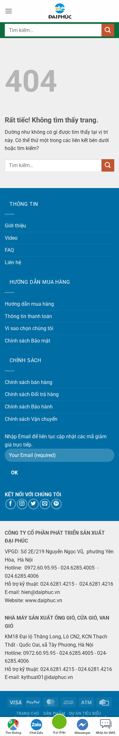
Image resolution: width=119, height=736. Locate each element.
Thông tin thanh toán (28, 316)
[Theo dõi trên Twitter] (33, 504)
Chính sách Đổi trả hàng (32, 394)
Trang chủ (27, 713)
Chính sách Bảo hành (29, 407)
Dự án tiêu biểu (85, 713)
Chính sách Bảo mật (27, 341)
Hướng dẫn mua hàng (29, 304)
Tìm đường (13, 732)
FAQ (9, 250)
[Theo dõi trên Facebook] (10, 504)
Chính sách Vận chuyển (31, 419)
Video (11, 238)
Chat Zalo (36, 732)
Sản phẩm (54, 713)
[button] (8, 11)
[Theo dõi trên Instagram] (22, 504)
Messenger (82, 732)
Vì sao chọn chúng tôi (29, 328)
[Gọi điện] (59, 723)
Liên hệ (13, 262)
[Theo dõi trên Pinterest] (56, 504)
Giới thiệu (15, 226)
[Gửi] (108, 30)
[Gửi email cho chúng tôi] (45, 504)
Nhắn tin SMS (105, 732)
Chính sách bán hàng (28, 382)
